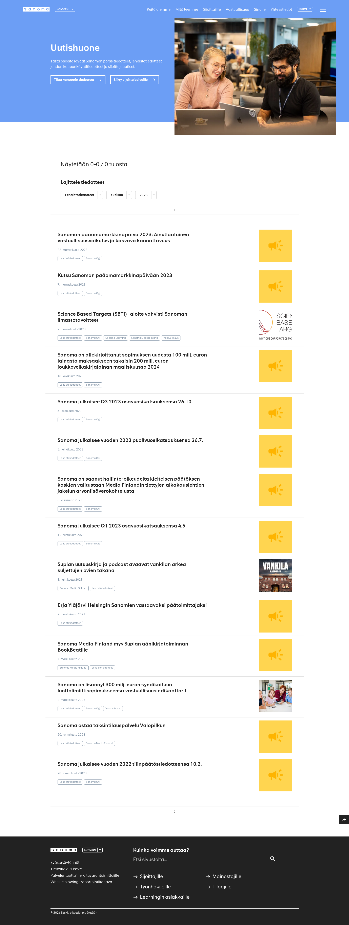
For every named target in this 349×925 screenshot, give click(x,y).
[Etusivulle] (36, 9)
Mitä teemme (187, 9)
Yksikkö (117, 195)
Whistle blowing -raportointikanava (81, 882)
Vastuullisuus (237, 9)
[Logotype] (63, 850)
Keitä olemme (158, 9)
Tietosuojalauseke (66, 869)
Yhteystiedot (281, 9)
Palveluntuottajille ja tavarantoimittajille (84, 875)
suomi (303, 9)
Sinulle (260, 9)
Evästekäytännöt (64, 862)
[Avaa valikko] (322, 9)
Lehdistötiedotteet (80, 195)
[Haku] (273, 859)
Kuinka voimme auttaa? (161, 850)
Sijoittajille (212, 9)
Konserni (63, 9)
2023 (144, 195)
